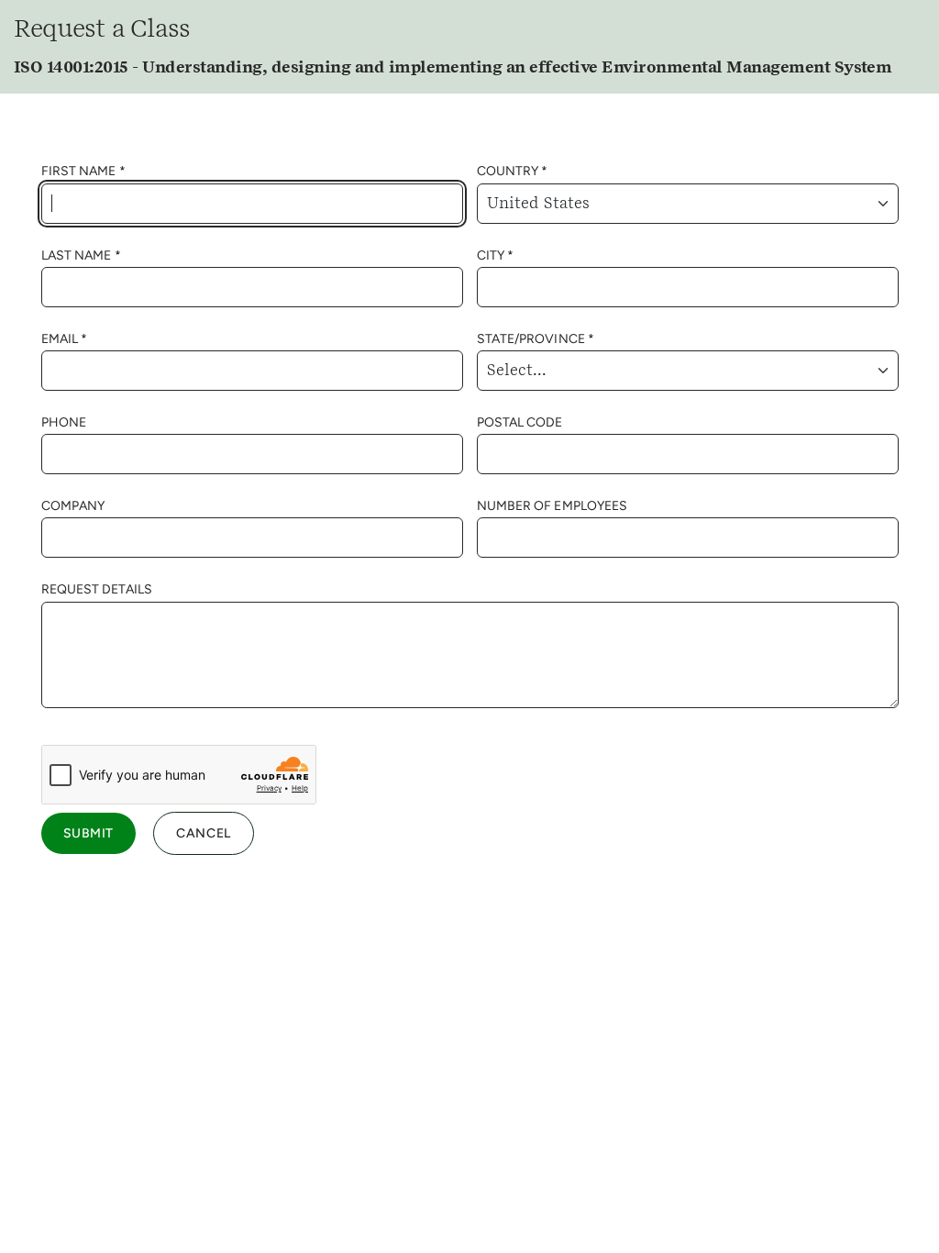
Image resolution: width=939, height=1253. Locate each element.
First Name (78, 171)
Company (73, 506)
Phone (64, 422)
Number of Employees (552, 506)
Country (508, 171)
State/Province (531, 339)
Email (60, 339)
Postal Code (520, 422)
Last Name (76, 255)
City (490, 255)
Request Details (97, 589)
